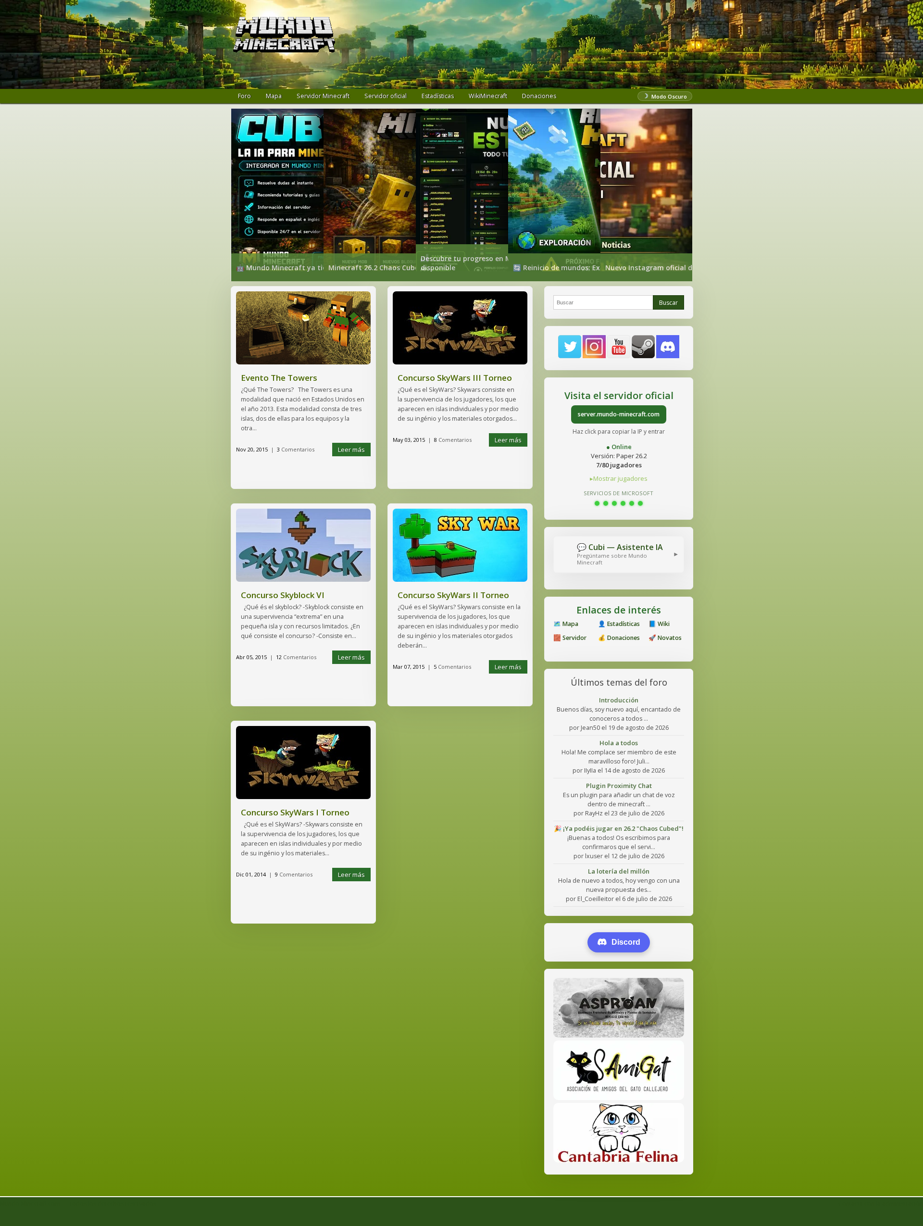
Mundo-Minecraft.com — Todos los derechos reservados (78, 1204)
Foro (244, 96)
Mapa (274, 96)
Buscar (668, 303)
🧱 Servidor (569, 638)
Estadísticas (438, 96)
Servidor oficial (385, 96)
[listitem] (277, 195)
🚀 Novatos (665, 638)
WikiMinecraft (488, 96)
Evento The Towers (279, 377)
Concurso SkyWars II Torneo (453, 594)
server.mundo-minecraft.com (619, 414)
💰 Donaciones (619, 638)
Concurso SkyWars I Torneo (295, 812)
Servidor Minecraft (323, 96)
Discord (625, 942)
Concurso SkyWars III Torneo (455, 377)
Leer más (351, 449)
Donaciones (539, 96)
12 (296, 657)
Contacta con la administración (880, 1204)
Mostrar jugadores (620, 478)
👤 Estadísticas (619, 624)
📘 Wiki (659, 624)
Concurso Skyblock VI (282, 594)
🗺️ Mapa (565, 624)
